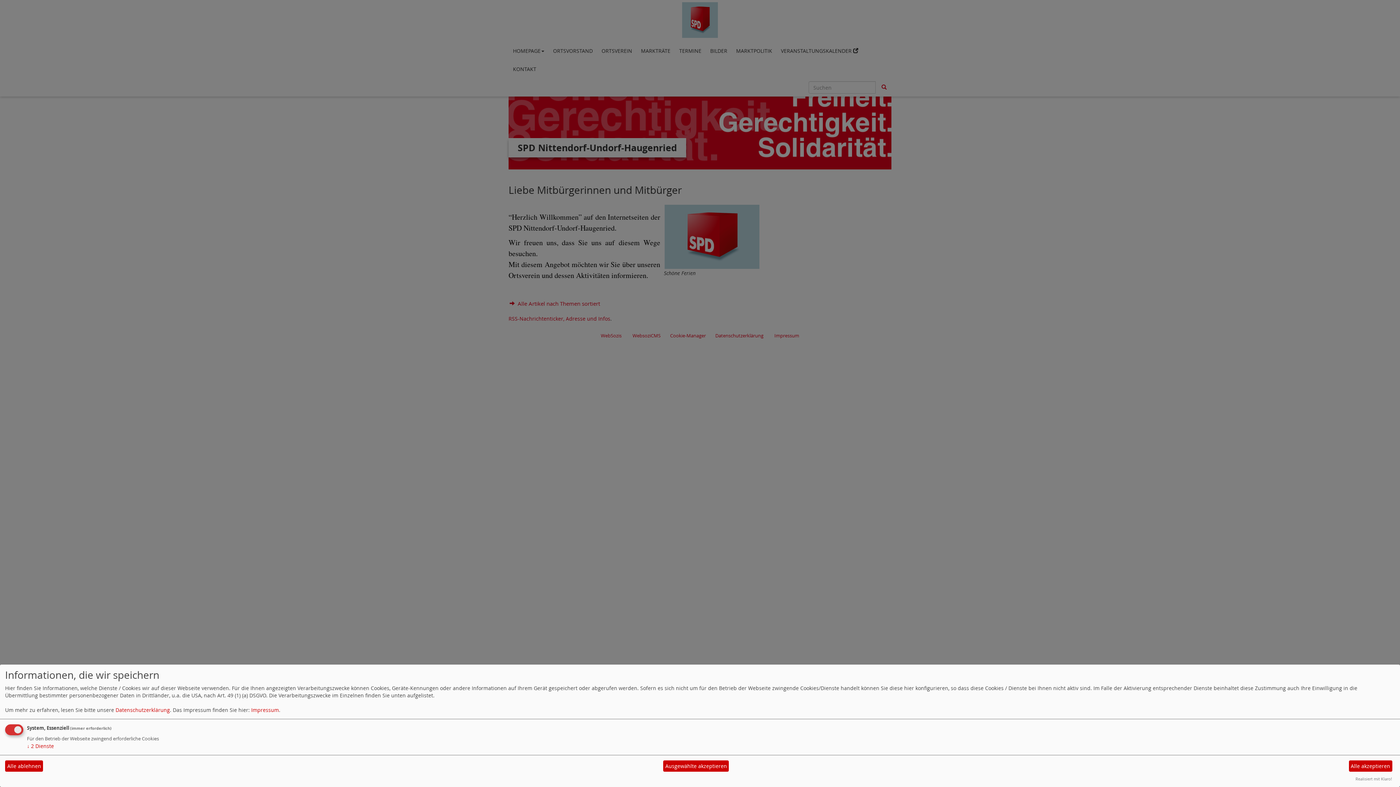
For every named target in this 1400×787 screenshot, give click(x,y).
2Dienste (40, 746)
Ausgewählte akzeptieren (696, 766)
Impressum (265, 709)
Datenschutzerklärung (143, 709)
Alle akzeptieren (1370, 766)
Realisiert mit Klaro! (1374, 779)
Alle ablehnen (24, 766)
